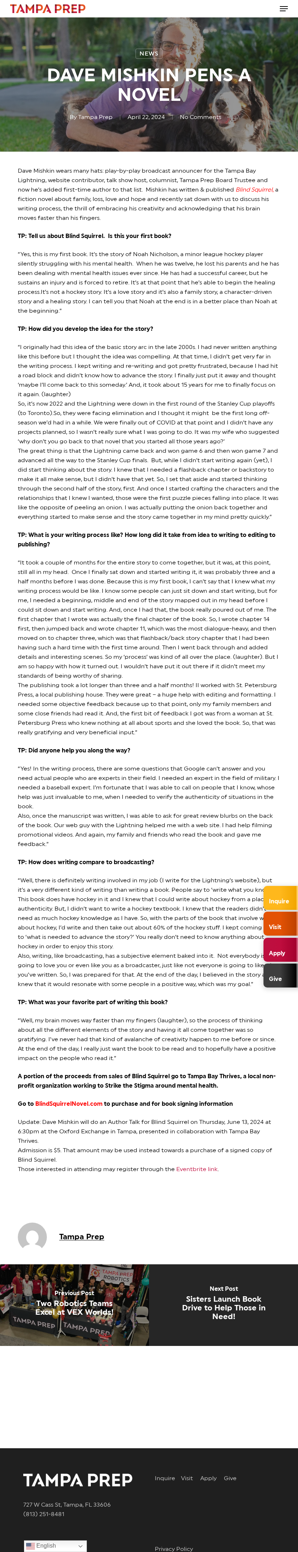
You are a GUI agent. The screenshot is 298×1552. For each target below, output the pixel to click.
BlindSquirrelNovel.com (68, 1104)
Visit (190, 1478)
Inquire (168, 1478)
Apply (212, 1478)
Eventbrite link (197, 1169)
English (45, 1546)
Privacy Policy (174, 1549)
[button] (284, 8)
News (149, 54)
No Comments (200, 117)
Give (230, 1478)
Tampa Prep (95, 117)
